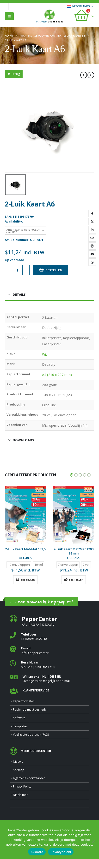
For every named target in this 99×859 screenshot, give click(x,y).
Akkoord (37, 852)
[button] (9, 16)
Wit (44, 354)
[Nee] (93, 841)
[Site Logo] (49, 16)
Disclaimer (20, 795)
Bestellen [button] (28, 579)
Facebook (92, 213)
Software (19, 718)
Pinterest (92, 246)
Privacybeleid (60, 852)
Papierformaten (24, 701)
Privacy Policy (22, 786)
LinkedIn (92, 230)
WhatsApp (92, 262)
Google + (92, 238)
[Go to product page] (25, 515)
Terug (15, 74)
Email (92, 254)
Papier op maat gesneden (30, 709)
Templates (20, 726)
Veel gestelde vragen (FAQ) (31, 734)
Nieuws (18, 761)
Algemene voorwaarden (29, 778)
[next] (90, 75)
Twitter (92, 221)
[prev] (83, 75)
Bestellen (53, 270)
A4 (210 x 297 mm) (57, 374)
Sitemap (18, 770)
